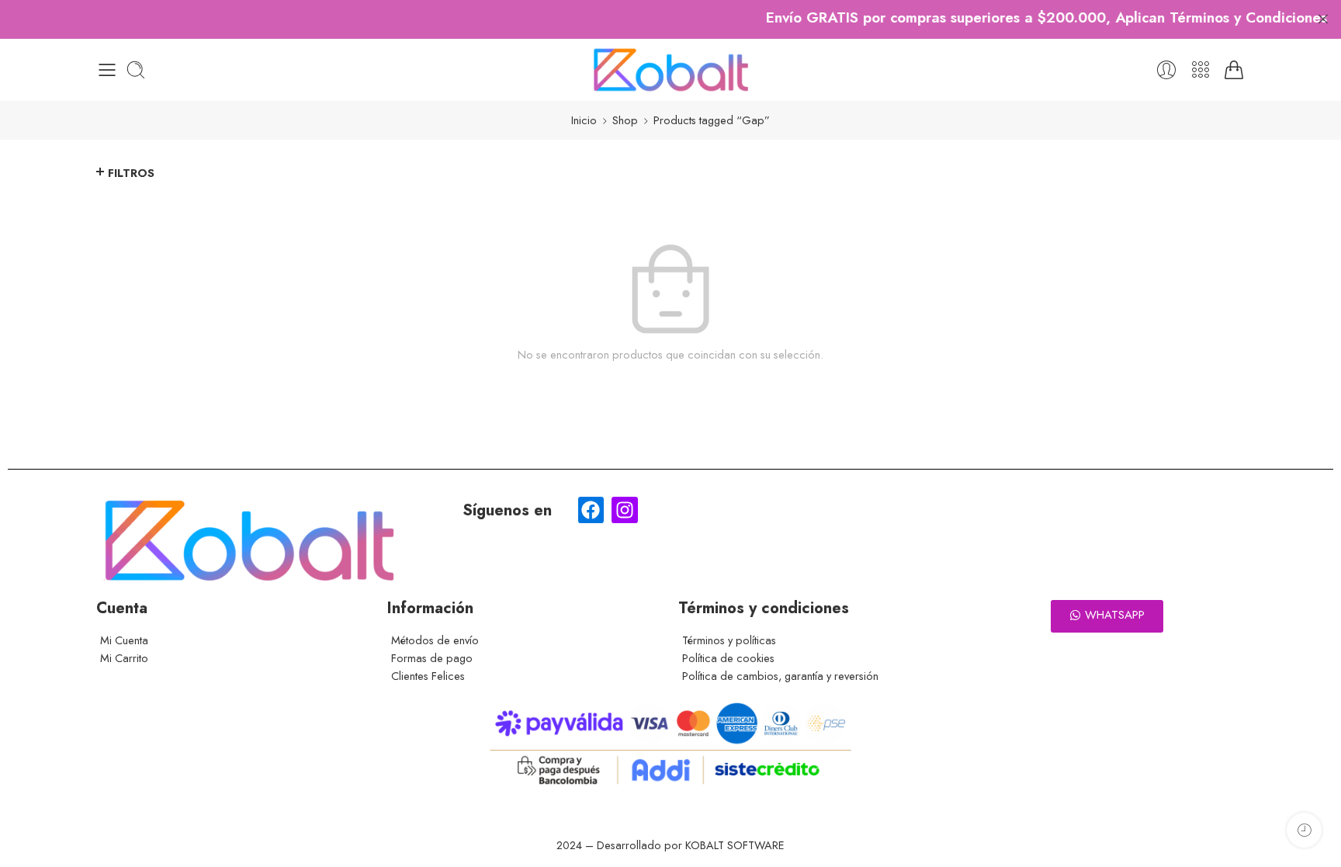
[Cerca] (1323, 19)
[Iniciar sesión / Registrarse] (1166, 69)
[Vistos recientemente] (1304, 830)
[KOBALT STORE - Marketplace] (670, 70)
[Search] (136, 70)
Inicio (584, 120)
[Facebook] (591, 510)
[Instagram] (625, 510)
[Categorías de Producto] (1200, 70)
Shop (625, 120)
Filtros (131, 173)
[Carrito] (1234, 70)
